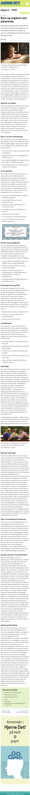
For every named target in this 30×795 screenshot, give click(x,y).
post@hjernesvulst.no (19, 794)
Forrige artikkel (6, 710)
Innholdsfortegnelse (25, 12)
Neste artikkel (24, 710)
